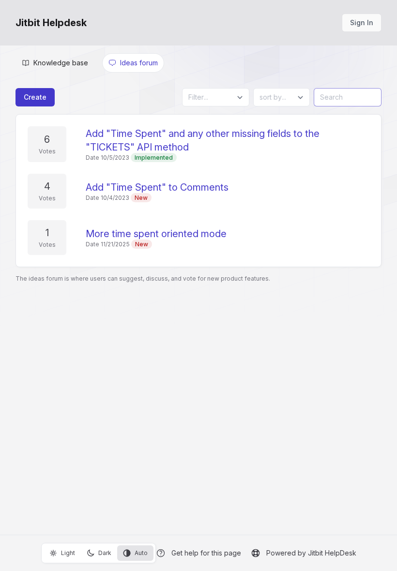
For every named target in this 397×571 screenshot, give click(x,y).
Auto (141, 552)
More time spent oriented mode (156, 234)
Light (68, 552)
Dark (104, 552)
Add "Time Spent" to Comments (157, 187)
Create (35, 97)
